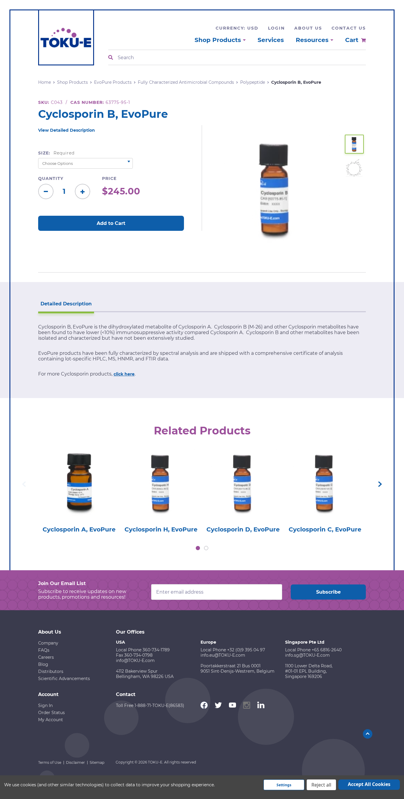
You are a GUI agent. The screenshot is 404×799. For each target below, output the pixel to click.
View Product (79, 474)
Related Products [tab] (202, 430)
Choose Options (79, 491)
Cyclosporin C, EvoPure (325, 529)
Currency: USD (237, 28)
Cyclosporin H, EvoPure (161, 529)
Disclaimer (75, 762)
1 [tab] (198, 548)
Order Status (51, 712)
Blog (43, 664)
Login (276, 28)
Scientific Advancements (64, 678)
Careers (46, 657)
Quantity (50, 178)
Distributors (50, 671)
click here (124, 374)
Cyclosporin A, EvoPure (79, 529)
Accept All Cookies (369, 784)
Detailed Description (66, 304)
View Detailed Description (66, 130)
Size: (56, 153)
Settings (284, 784)
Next (380, 484)
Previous (24, 484)
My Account (50, 719)
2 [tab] (206, 548)
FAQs (43, 650)
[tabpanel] (79, 489)
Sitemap (97, 762)
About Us (308, 28)
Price (109, 178)
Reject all (321, 785)
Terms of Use (49, 762)
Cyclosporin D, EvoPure (243, 529)
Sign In (45, 705)
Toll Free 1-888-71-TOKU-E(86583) (150, 705)
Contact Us (349, 28)
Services (271, 40)
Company (48, 643)
